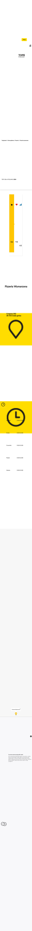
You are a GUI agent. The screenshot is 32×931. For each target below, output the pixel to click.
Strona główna (11, 140)
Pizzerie (17, 140)
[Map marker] (16, 713)
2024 (14, 179)
